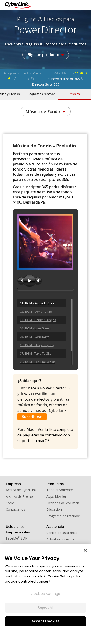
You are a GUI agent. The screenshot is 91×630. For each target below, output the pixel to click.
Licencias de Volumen (62, 503)
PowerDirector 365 (65, 79)
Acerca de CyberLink (21, 490)
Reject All (45, 607)
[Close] (85, 550)
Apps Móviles (56, 496)
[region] (45, 587)
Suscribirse (32, 416)
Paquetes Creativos (42, 94)
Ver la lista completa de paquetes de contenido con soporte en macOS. (45, 435)
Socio (10, 503)
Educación (54, 509)
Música (75, 94)
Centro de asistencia (61, 532)
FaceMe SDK (16, 538)
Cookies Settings (45, 593)
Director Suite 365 (45, 84)
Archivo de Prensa (19, 496)
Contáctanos (15, 509)
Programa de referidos (63, 516)
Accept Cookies (46, 621)
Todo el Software (59, 490)
